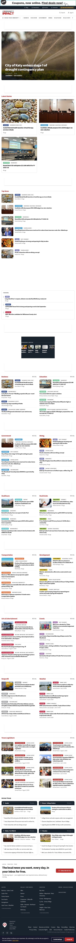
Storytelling (64, 927)
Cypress (41, 904)
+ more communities (6, 908)
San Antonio (62, 892)
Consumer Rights (43, 929)
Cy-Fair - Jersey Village (45, 901)
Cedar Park (4, 893)
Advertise (72, 927)
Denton (22, 893)
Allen (21, 890)
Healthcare (57, 17)
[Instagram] (7, 932)
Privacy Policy (33, 929)
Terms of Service (58, 929)
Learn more (15, 940)
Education (34, 17)
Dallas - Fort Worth (10, 831)
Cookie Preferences (69, 929)
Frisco (22, 896)
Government (43, 17)
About (29, 927)
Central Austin (5, 896)
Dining (50, 17)
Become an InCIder (44, 927)
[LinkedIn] (11, 932)
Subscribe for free (66, 870)
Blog (58, 927)
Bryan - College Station (49, 803)
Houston (44, 831)
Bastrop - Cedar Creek (7, 890)
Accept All (69, 939)
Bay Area (41, 890)
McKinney (23, 909)
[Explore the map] (38, 3)
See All (34, 376)
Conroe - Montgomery (45, 898)
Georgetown (4, 902)
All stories (32, 803)
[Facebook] (3, 932)
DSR (50, 929)
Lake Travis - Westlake (7, 905)
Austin (7, 803)
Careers (53, 927)
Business (26, 17)
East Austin (4, 899)
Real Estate (66, 17)
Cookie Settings (57, 939)
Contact (35, 927)
